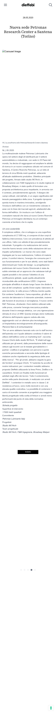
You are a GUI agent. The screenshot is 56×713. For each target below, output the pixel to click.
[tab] (21, 570)
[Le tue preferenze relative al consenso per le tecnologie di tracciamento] (51, 708)
